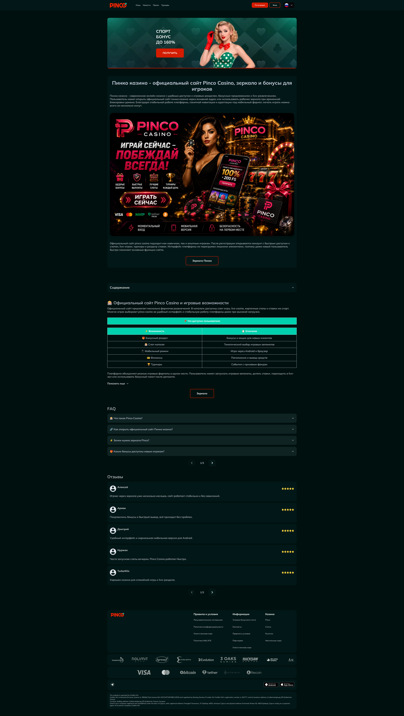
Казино (270, 614)
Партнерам (238, 640)
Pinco (267, 620)
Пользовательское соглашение (208, 620)
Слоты (268, 627)
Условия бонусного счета (244, 620)
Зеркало (202, 393)
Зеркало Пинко (202, 260)
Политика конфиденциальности (208, 627)
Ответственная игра (203, 633)
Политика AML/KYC (202, 640)
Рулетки (269, 633)
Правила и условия (206, 614)
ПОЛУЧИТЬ (170, 53)
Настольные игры (273, 640)
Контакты (237, 627)
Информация (241, 614)
